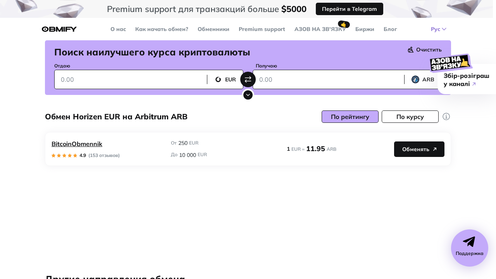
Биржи (364, 29)
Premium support (262, 29)
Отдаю (62, 66)
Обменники (213, 29)
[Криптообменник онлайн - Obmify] (59, 29)
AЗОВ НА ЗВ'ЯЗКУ (320, 29)
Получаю (266, 66)
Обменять (415, 149)
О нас (118, 29)
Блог (390, 29)
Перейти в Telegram (349, 8)
